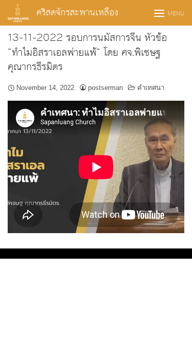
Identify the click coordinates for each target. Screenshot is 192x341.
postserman (105, 88)
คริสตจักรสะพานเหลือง (77, 12)
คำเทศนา (150, 88)
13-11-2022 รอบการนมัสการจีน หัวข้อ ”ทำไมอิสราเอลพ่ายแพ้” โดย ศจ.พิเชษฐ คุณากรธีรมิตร (87, 52)
